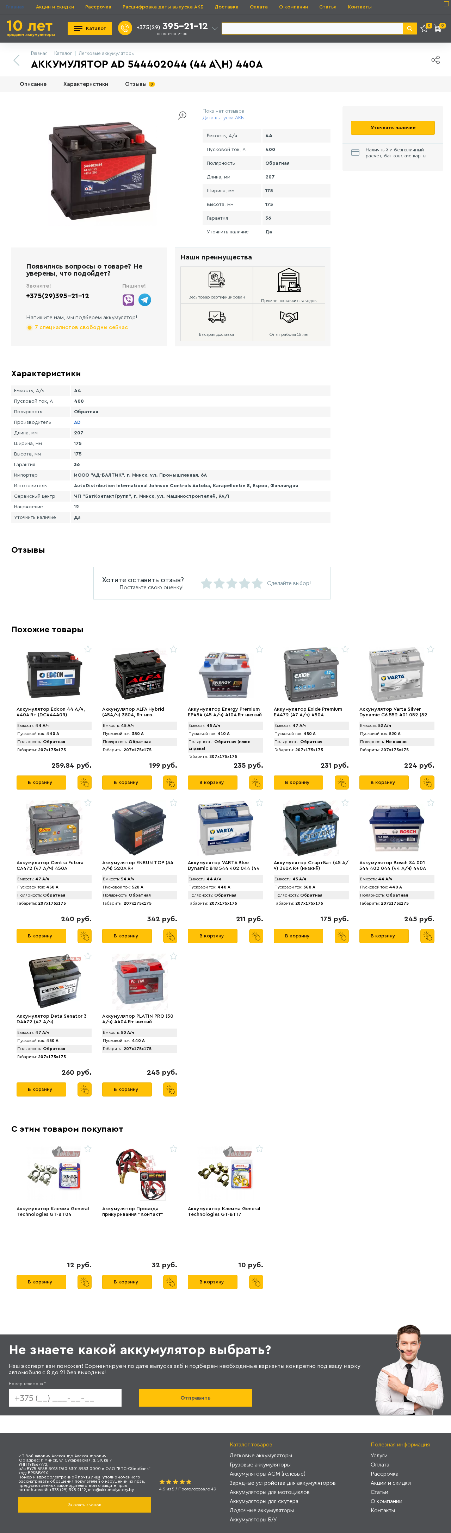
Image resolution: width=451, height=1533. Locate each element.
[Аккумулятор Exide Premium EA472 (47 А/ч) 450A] (311, 675)
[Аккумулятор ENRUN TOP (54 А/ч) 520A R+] (139, 828)
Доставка (227, 7)
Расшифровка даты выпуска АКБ (163, 7)
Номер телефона (27, 1384)
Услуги (379, 1455)
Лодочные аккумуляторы (262, 1510)
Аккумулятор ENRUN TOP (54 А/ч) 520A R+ (137, 865)
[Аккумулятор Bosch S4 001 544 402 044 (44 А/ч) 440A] (396, 828)
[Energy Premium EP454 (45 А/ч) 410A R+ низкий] (225, 675)
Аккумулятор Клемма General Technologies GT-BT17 (224, 1211)
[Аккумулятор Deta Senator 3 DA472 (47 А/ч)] (54, 982)
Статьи (327, 7)
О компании (293, 7)
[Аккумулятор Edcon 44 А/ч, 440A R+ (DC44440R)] (54, 675)
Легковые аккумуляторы (261, 1455)
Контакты (360, 7)
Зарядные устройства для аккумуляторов (283, 1482)
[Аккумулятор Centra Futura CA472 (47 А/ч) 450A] (54, 828)
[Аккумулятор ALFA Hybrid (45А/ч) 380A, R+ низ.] (139, 675)
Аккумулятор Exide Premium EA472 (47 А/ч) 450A (308, 712)
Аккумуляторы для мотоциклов (270, 1492)
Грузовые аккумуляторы (260, 1464)
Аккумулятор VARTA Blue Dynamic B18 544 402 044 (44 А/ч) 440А (224, 868)
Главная (15, 7)
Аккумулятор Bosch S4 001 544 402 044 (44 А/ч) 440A (392, 865)
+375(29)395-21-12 (57, 296)
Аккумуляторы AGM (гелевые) (267, 1473)
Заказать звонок (84, 1505)
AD (77, 422)
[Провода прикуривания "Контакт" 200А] (139, 1174)
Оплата (259, 7)
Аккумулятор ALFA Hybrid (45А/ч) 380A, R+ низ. (133, 712)
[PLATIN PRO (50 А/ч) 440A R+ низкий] (139, 982)
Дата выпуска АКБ (223, 118)
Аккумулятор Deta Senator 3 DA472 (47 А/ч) (52, 1019)
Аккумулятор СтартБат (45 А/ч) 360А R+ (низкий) (311, 865)
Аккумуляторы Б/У (253, 1519)
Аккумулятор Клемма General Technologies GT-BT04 (53, 1211)
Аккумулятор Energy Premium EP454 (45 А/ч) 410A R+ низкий (225, 712)
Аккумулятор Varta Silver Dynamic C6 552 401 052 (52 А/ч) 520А (393, 715)
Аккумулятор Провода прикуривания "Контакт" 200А (132, 1214)
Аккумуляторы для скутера (264, 1501)
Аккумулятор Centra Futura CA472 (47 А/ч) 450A (50, 865)
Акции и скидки (55, 7)
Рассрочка (98, 7)
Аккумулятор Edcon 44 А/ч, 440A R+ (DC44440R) (51, 712)
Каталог (96, 28)
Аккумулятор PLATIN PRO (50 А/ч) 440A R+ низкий (137, 1019)
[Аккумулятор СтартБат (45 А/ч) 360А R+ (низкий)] (311, 828)
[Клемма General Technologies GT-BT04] (54, 1174)
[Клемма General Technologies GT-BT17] (225, 1174)
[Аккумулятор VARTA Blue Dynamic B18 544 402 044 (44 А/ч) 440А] (225, 828)
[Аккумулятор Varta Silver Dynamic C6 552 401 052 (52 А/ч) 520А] (396, 675)
